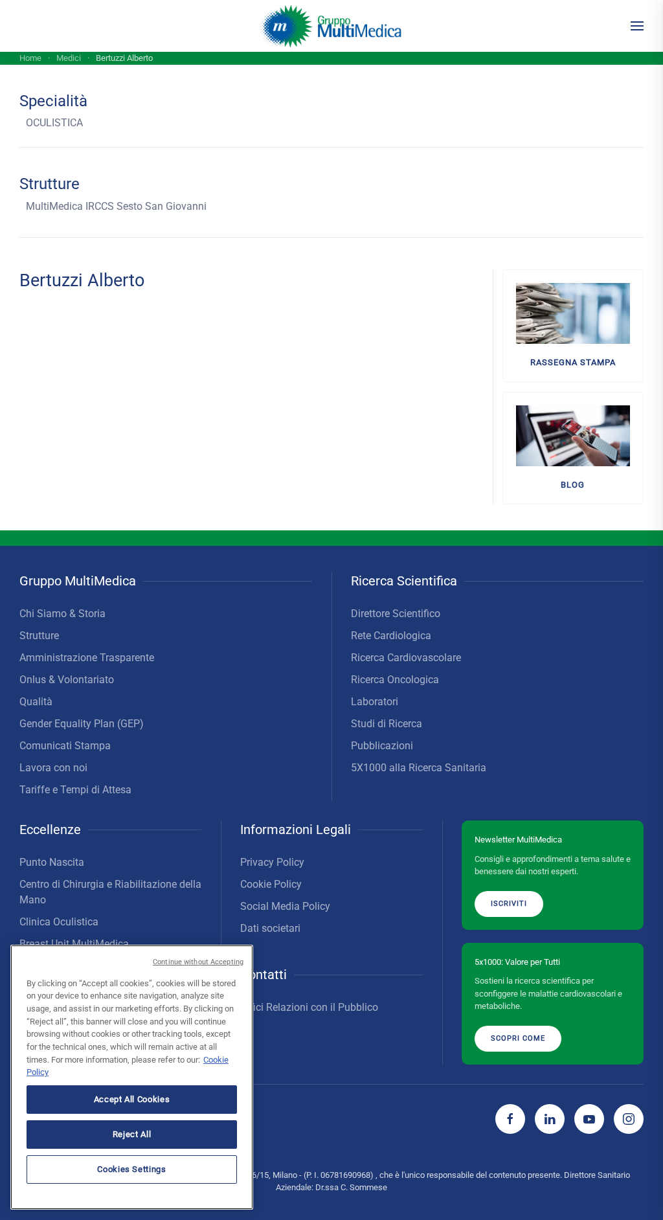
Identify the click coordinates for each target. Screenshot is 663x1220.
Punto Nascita (51, 862)
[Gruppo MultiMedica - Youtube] (589, 1119)
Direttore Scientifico (395, 613)
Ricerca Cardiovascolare (406, 657)
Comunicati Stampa (65, 746)
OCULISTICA (54, 123)
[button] (637, 26)
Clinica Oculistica (58, 922)
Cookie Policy (271, 884)
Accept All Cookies (132, 1099)
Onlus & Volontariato (66, 679)
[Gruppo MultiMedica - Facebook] (510, 1119)
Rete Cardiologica (391, 635)
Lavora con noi (53, 768)
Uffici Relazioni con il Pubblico (309, 1007)
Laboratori (374, 701)
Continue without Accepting (198, 962)
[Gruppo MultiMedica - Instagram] (629, 1119)
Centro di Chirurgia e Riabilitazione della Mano (110, 892)
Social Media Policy (285, 906)
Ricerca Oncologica (395, 679)
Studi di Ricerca (386, 723)
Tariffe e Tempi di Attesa (75, 790)
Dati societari (270, 928)
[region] (131, 1077)
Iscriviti (509, 903)
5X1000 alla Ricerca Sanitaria (418, 768)
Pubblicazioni (382, 746)
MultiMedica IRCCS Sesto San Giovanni (116, 206)
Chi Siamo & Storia (62, 613)
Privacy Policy (272, 862)
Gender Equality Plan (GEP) (81, 723)
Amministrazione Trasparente (86, 657)
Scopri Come (518, 1038)
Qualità (35, 701)
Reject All (132, 1134)
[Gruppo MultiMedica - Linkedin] (550, 1119)
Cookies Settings (131, 1169)
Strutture (39, 635)
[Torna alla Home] (332, 26)
